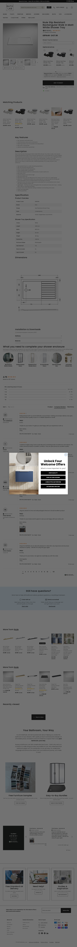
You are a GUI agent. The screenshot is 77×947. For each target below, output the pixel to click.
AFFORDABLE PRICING (53, 486)
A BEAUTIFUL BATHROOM (53, 482)
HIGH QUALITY (53, 473)
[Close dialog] (66, 454)
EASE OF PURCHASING (53, 477)
